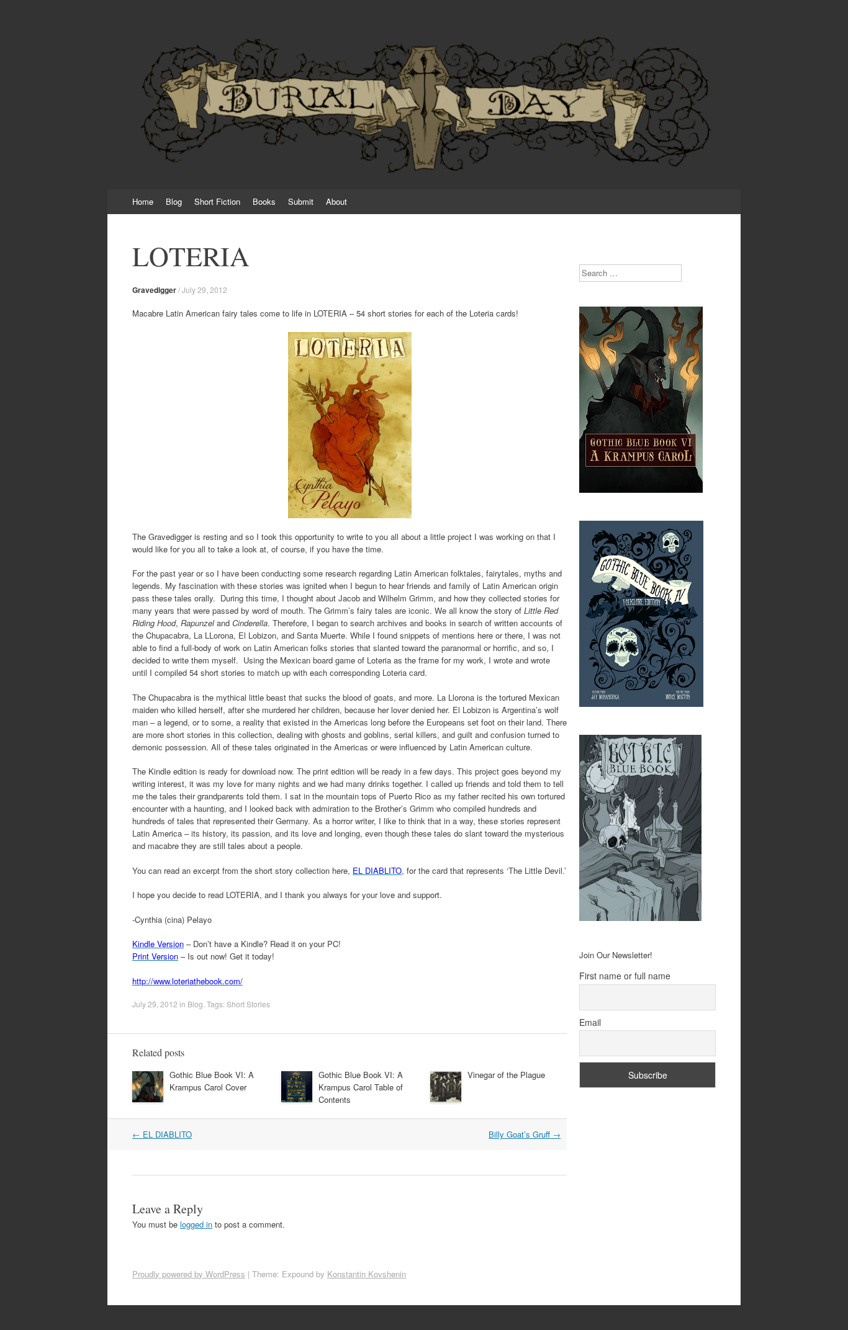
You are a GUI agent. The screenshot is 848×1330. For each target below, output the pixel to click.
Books (264, 201)
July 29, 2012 (204, 289)
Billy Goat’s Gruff (525, 1134)
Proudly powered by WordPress (188, 1274)
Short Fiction (217, 201)
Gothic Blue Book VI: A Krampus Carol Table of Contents (360, 1087)
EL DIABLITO (162, 1134)
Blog (174, 201)
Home (142, 201)
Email (590, 1022)
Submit (300, 201)
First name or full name (624, 975)
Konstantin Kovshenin (366, 1274)
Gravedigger (154, 289)
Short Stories (248, 1004)
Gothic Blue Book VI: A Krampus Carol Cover (211, 1081)
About (336, 201)
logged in (196, 1224)
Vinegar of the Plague (506, 1075)
